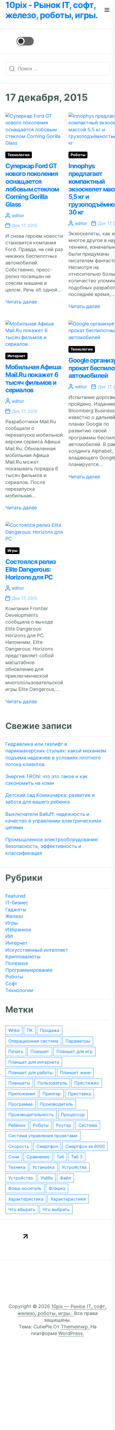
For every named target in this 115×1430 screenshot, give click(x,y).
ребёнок (17, 1125)
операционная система (33, 1041)
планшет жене (75, 1072)
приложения (21, 1093)
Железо (14, 916)
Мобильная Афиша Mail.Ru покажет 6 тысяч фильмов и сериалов (33, 378)
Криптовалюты (23, 956)
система (87, 1125)
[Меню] (107, 10)
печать (15, 1051)
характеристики (68, 1199)
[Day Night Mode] (19, 41)
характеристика (25, 1199)
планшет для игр (74, 1051)
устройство (20, 1178)
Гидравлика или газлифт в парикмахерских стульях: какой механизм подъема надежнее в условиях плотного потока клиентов (55, 754)
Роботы (78, 155)
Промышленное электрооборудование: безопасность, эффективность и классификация (52, 846)
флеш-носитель (24, 1188)
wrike (14, 1030)
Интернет (16, 356)
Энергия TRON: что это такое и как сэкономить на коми (46, 780)
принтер (52, 1093)
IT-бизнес (16, 902)
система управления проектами (43, 1135)
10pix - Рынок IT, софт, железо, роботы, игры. (51, 10)
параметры (78, 1041)
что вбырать (21, 1209)
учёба (47, 1178)
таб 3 (76, 1156)
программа (20, 1104)
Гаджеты (15, 909)
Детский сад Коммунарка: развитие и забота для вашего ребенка (50, 798)
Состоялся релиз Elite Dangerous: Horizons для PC (30, 569)
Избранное (18, 929)
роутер (63, 1125)
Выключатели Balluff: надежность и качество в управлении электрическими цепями (53, 820)
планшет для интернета (33, 1062)
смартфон (47, 1146)
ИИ (9, 936)
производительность (31, 1114)
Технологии (18, 155)
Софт (11, 983)
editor (18, 215)
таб (60, 1156)
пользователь (52, 1083)
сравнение (37, 1156)
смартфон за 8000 (85, 1146)
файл (65, 1178)
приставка (79, 1093)
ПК (30, 1030)
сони (13, 1156)
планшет (39, 1051)
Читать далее (21, 302)
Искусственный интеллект (36, 950)
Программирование (28, 970)
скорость (18, 1146)
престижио (86, 1083)
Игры (12, 550)
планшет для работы (30, 1072)
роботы (41, 1125)
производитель (56, 1104)
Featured (15, 896)
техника (16, 1167)
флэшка (57, 1188)
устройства (74, 1167)
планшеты (19, 1083)
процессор (73, 1114)
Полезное (16, 963)
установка (44, 1167)
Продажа (49, 1030)
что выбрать (56, 1209)
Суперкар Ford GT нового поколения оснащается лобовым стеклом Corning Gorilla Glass (32, 185)
